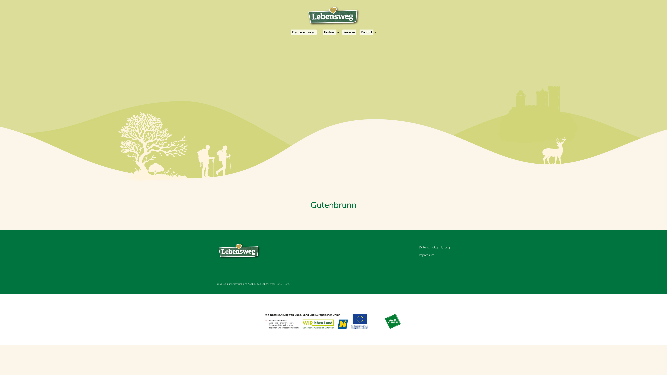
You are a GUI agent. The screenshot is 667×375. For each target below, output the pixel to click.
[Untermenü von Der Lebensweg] (318, 32)
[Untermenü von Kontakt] (375, 32)
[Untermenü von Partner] (338, 32)
